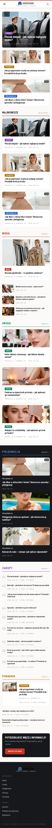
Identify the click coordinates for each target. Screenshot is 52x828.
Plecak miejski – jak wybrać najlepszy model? (25, 38)
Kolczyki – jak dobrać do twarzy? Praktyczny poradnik (28, 585)
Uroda (8, 351)
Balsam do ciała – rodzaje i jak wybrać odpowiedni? (25, 552)
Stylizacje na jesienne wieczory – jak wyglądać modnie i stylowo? (30, 309)
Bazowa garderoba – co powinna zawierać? (24, 273)
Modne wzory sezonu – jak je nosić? (30, 287)
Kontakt (5, 807)
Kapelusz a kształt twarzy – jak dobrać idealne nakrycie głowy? (31, 298)
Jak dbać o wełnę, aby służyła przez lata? (18, 711)
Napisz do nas (15, 751)
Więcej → (46, 234)
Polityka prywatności (10, 811)
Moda (8, 269)
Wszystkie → (44, 113)
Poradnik (9, 67)
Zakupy (9, 33)
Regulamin (6, 815)
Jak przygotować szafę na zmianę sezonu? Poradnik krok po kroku (25, 72)
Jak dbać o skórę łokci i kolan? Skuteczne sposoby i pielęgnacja (24, 101)
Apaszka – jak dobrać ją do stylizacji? (22, 608)
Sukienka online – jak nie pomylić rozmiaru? (24, 641)
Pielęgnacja (10, 96)
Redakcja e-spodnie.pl (15, 147)
